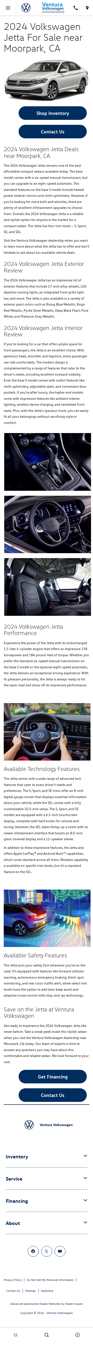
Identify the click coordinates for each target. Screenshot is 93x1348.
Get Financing (53, 1077)
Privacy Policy (13, 1280)
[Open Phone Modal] (75, 8)
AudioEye (47, 1291)
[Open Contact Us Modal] (77, 1335)
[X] (46, 1251)
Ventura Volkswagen (60, 1313)
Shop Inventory (52, 113)
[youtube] (60, 1251)
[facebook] (33, 1251)
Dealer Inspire (74, 1304)
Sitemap (30, 1291)
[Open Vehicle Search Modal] (46, 1335)
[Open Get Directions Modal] (87, 8)
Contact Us (52, 131)
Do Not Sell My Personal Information (50, 1280)
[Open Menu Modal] (8, 8)
